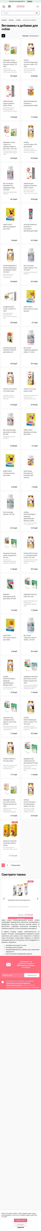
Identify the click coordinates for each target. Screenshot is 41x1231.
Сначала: (25, 36)
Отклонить (20, 1225)
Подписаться (31, 975)
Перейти (29, 1)
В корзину (20, 918)
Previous (4, 902)
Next (38, 901)
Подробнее (20, 1227)
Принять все (20, 1220)
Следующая (15, 865)
